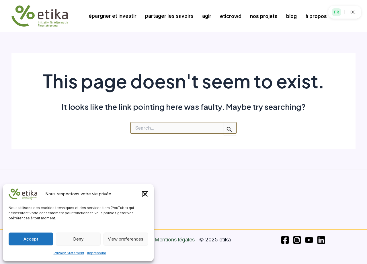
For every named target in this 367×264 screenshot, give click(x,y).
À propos (316, 16)
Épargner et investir (112, 16)
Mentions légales (175, 240)
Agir (206, 16)
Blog (291, 16)
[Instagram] (297, 240)
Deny (78, 239)
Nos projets (264, 16)
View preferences (125, 239)
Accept (31, 239)
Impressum (96, 253)
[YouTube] (309, 240)
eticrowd (230, 16)
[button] (145, 194)
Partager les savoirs (169, 16)
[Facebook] (285, 240)
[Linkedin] (321, 240)
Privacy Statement (69, 253)
